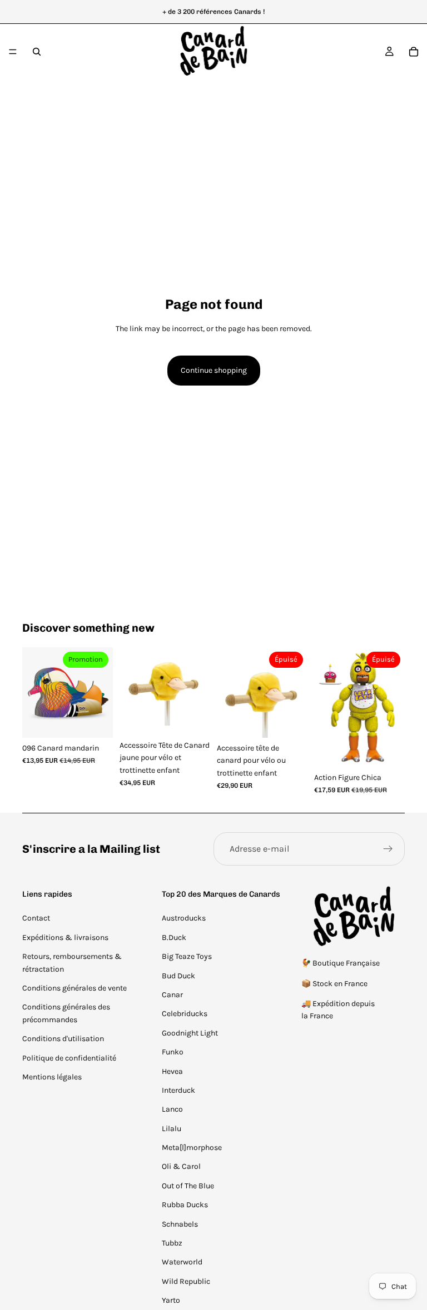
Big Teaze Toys (187, 956)
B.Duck (174, 937)
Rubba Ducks (185, 1204)
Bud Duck (178, 976)
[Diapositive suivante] (100, 692)
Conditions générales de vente (74, 988)
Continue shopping (214, 370)
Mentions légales (52, 1077)
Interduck (178, 1090)
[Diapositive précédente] (34, 692)
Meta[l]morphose (192, 1147)
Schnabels (180, 1224)
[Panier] (413, 51)
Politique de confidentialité (69, 1058)
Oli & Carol (181, 1166)
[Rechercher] (36, 51)
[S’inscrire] (388, 849)
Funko (172, 1052)
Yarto (171, 1300)
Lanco (172, 1109)
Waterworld (182, 1262)
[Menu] (13, 51)
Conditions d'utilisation (63, 1038)
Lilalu (171, 1128)
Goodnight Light (190, 1033)
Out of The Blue (188, 1186)
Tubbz (172, 1243)
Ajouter (105, 720)
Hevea (172, 1071)
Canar (172, 994)
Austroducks (184, 918)
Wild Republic (186, 1281)
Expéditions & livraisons (65, 937)
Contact (36, 918)
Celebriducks (184, 1013)
